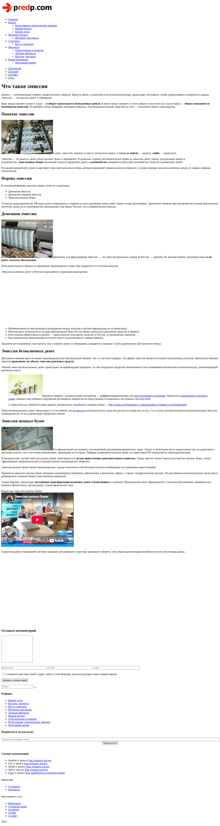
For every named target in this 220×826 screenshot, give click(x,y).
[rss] (11, 77)
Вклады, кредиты (25, 56)
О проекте (14, 786)
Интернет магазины (26, 37)
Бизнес (12, 22)
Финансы (13, 47)
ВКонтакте (14, 803)
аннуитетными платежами (149, 395)
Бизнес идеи (22, 31)
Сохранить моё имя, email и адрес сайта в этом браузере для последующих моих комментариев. (61, 674)
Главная (13, 19)
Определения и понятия (29, 50)
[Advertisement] (104, 300)
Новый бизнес (23, 28)
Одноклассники (17, 806)
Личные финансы (25, 53)
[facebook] (14, 68)
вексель (80, 410)
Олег (11, 772)
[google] (13, 71)
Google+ (13, 815)
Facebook (13, 809)
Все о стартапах (24, 44)
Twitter (12, 812)
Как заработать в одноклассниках (45, 772)
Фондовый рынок (25, 62)
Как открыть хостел (39, 760)
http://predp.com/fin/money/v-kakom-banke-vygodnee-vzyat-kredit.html (147, 404)
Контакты (14, 789)
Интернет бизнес (18, 34)
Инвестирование (18, 59)
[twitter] (13, 74)
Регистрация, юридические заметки (36, 25)
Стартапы (14, 41)
